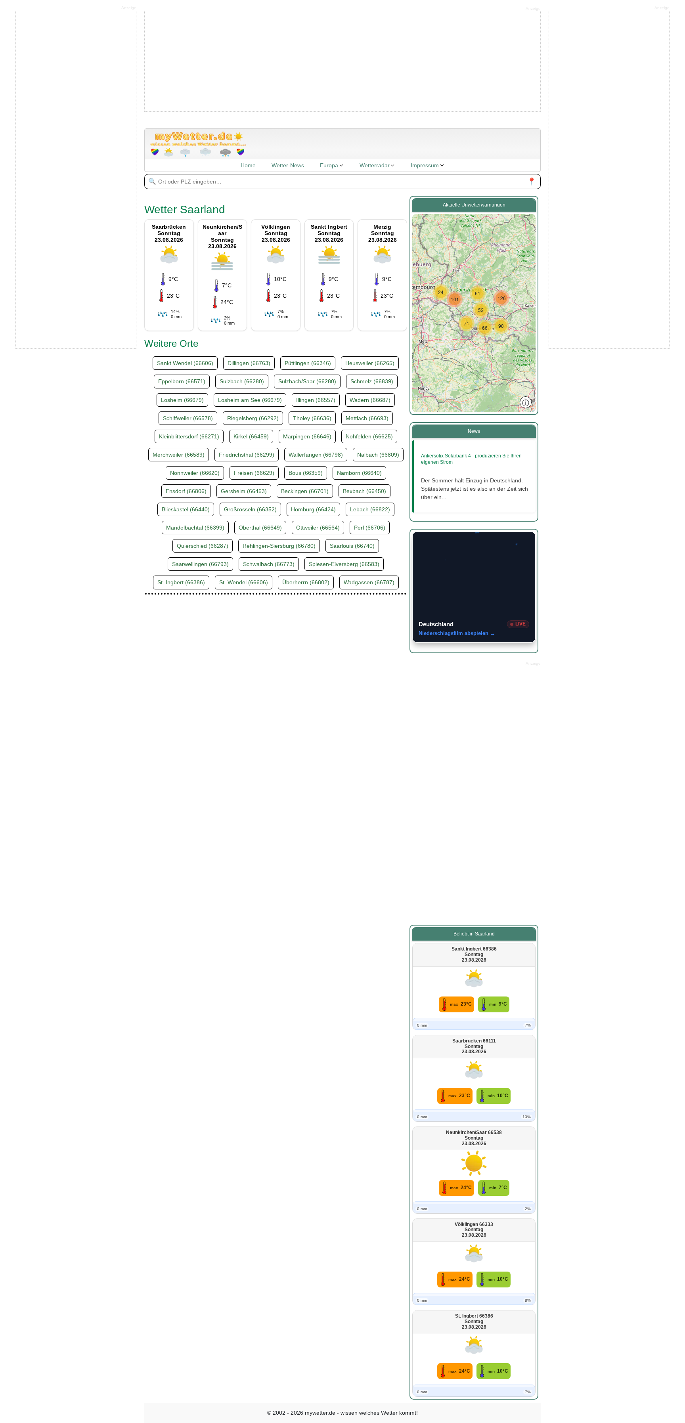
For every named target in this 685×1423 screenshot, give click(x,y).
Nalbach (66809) (378, 454)
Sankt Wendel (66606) (185, 363)
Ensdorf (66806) (186, 491)
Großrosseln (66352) (250, 509)
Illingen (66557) (315, 400)
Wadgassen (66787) (369, 582)
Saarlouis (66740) (352, 546)
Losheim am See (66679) (250, 400)
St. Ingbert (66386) (181, 582)
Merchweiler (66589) (179, 454)
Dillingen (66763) (249, 363)
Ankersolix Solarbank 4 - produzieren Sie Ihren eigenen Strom (471, 459)
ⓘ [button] (525, 402)
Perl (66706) (369, 527)
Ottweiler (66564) (318, 527)
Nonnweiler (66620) (195, 473)
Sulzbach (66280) (242, 381)
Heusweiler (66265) (369, 363)
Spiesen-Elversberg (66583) (344, 564)
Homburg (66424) (313, 509)
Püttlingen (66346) (308, 363)
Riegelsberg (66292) (253, 418)
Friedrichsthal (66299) (246, 454)
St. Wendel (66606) (243, 582)
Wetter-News (288, 165)
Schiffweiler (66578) (188, 418)
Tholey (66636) (312, 418)
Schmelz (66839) (371, 381)
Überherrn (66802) (305, 582)
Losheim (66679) (182, 400)
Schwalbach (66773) (269, 564)
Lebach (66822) (370, 509)
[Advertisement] (342, 60)
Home (248, 165)
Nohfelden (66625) (369, 436)
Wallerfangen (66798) (316, 454)
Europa (329, 165)
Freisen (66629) (254, 473)
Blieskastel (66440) (186, 509)
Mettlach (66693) (367, 418)
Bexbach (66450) (364, 491)
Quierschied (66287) (202, 546)
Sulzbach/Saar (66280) (307, 381)
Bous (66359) (306, 473)
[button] (441, 292)
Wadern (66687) (370, 400)
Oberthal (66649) (260, 527)
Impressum (425, 165)
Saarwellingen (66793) (200, 564)
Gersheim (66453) (244, 491)
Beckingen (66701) (305, 491)
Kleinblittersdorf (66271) (189, 436)
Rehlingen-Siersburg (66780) (279, 546)
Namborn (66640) (359, 473)
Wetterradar (375, 165)
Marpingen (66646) (307, 436)
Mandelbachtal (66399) (195, 527)
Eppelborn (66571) (181, 381)
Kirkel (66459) (251, 436)
